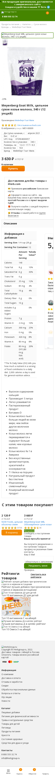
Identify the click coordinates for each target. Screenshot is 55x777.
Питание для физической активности (20, 716)
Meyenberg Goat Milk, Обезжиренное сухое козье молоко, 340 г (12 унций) (38, 524)
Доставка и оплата (11, 678)
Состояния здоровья (11, 739)
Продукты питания (10, 731)
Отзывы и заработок (11, 681)
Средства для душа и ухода (15, 743)
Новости (5, 700)
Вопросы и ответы (10, 693)
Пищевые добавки (10, 712)
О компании (7, 674)
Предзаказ (29, 530)
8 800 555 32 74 (9, 754)
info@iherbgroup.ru (10, 758)
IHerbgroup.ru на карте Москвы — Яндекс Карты (50, 348)
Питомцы (6, 727)
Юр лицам (6, 697)
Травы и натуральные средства (17, 720)
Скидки (4, 685)
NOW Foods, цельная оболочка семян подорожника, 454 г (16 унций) (12, 525)
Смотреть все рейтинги (38, 575)
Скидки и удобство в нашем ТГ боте (25, 7)
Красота (5, 735)
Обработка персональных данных (18, 689)
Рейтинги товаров (10, 575)
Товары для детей (10, 723)
